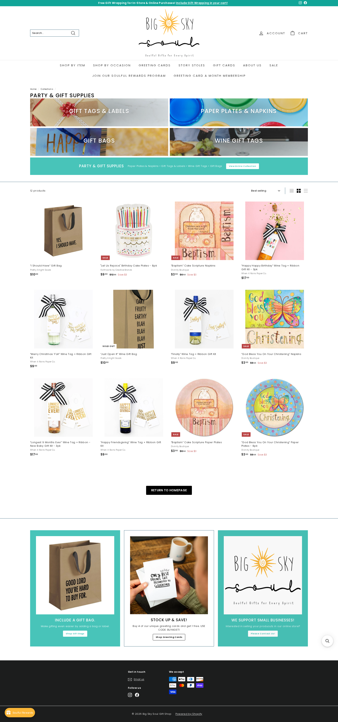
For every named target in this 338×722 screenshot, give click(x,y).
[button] (327, 641)
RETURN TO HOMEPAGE (169, 490)
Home (33, 89)
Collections (47, 89)
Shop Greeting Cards (169, 637)
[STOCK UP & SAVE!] (169, 575)
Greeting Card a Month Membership (210, 76)
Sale (274, 65)
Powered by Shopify (188, 714)
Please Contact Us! (263, 633)
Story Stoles (192, 65)
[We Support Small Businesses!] (263, 575)
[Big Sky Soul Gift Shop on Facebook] (137, 695)
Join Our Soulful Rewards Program (129, 76)
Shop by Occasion (112, 65)
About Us (252, 65)
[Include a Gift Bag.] (75, 575)
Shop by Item (72, 65)
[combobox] (54, 33)
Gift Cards (224, 65)
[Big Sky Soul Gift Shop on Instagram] (130, 695)
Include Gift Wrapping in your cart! (202, 3)
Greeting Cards (155, 65)
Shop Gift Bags (75, 633)
